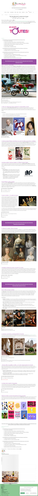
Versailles (23, 229)
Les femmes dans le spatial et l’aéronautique (9, 56)
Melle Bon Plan (15, 17)
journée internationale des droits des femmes (21, 21)
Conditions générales (4, 489)
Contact (27, 12)
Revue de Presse (4, 492)
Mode (17, 12)
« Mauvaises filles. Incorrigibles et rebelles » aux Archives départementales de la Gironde (15, 55)
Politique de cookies (28, 494)
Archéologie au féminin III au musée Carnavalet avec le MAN (11, 50)
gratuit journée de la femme (5, 426)
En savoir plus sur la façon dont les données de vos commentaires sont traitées (25, 481)
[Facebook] (15, 9)
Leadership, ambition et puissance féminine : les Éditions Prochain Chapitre (13, 44)
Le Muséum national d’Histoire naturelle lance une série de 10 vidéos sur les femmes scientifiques (16, 43)
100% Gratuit (6, 14)
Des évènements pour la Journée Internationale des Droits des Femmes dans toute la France (16, 52)
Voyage (8, 12)
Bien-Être (23, 12)
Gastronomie (12, 12)
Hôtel (15, 12)
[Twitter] (16, 9)
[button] (19, 455)
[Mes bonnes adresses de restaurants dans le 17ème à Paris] (10, 468)
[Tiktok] (22, 9)
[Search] (33, 12)
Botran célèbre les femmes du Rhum (8, 53)
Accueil (5, 12)
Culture (20, 12)
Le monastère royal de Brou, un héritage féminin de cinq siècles (12, 54)
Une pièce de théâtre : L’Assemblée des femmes (10, 46)
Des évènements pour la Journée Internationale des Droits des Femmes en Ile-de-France (15, 48)
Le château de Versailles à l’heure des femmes (10, 49)
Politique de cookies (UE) (5, 491)
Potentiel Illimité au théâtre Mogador (8, 45)
